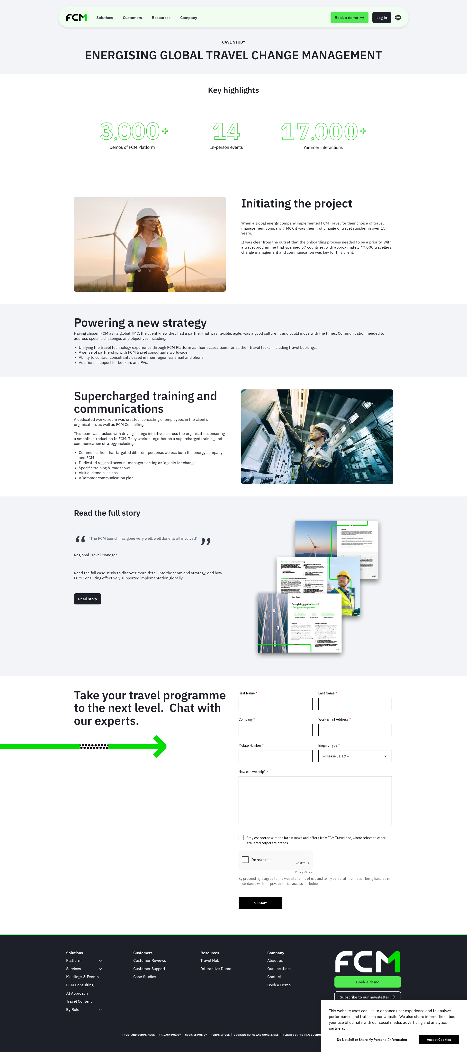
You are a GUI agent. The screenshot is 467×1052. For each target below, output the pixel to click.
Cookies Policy (196, 1034)
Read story (87, 598)
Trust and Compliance (138, 1034)
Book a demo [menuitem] (346, 17)
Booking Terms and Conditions (256, 1034)
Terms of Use (220, 1034)
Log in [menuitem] (382, 17)
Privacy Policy (170, 1034)
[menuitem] (104, 17)
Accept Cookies (439, 1039)
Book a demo (367, 982)
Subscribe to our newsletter (364, 997)
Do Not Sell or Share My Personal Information (372, 1039)
